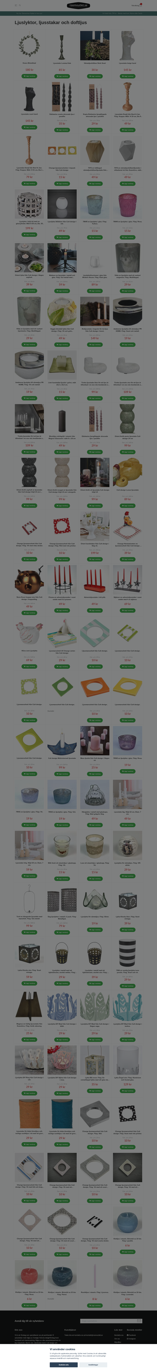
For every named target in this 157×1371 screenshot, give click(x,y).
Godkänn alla (64, 1365)
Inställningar (93, 1365)
